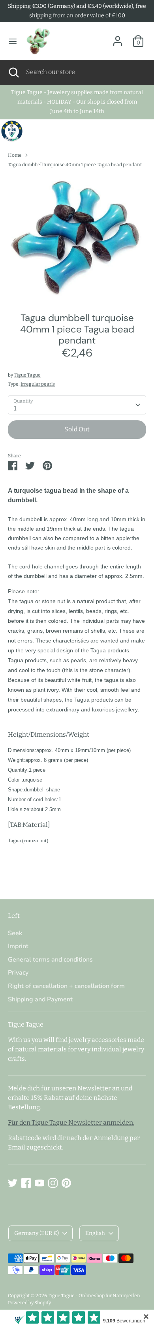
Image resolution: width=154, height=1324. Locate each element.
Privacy (18, 972)
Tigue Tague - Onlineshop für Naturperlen (94, 1295)
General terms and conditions (50, 959)
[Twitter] (12, 1183)
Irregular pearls (38, 384)
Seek (15, 933)
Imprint (18, 946)
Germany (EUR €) (36, 1233)
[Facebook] (26, 1183)
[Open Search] (13, 72)
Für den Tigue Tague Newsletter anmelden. (71, 1122)
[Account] (118, 37)
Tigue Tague (27, 375)
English (95, 1233)
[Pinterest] (66, 1183)
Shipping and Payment (40, 999)
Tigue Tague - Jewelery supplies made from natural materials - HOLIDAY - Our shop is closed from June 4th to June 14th (77, 102)
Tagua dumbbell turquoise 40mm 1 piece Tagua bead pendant (75, 164)
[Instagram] (53, 1183)
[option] (77, 237)
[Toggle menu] (13, 41)
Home (15, 155)
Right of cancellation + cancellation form (66, 986)
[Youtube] (39, 1183)
